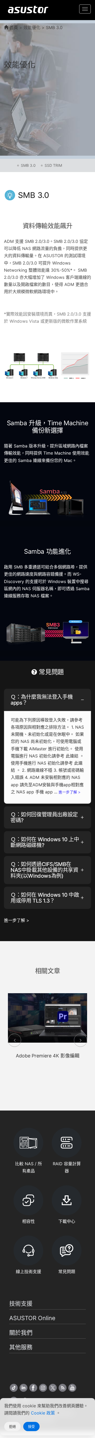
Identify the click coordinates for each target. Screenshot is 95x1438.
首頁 (13, 27)
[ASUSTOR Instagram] (43, 1388)
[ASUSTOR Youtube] (72, 1388)
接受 (31, 1426)
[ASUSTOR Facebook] (33, 1388)
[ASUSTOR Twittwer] (53, 1388)
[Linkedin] (23, 1388)
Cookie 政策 (43, 1413)
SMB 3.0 (28, 165)
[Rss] (62, 1388)
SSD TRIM (53, 165)
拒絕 (12, 1426)
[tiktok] (14, 1388)
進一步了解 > (69, 792)
